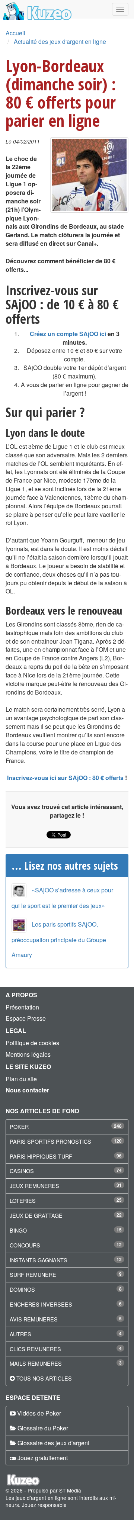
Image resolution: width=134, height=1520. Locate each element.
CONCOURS (25, 1245)
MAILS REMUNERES (36, 1363)
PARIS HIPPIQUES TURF (41, 1156)
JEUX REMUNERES (34, 1185)
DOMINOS (22, 1289)
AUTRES (20, 1334)
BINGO (18, 1230)
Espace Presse (26, 1018)
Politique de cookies (32, 1042)
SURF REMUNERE (33, 1274)
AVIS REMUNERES (34, 1319)
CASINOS (22, 1171)
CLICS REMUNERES (35, 1349)
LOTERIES (23, 1200)
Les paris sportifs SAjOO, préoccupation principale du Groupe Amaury (59, 939)
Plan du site (21, 1079)
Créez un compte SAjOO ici (68, 333)
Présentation (22, 1007)
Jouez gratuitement (42, 1457)
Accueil (15, 33)
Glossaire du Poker (42, 1428)
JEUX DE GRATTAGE (36, 1215)
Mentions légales (28, 1054)
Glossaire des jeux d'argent (53, 1443)
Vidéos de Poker (39, 1413)
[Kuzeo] (36, 9)
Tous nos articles (44, 1378)
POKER (19, 1126)
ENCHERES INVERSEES (41, 1304)
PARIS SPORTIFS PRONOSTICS (50, 1141)
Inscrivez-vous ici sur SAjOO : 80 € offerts (65, 777)
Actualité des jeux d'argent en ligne (60, 41)
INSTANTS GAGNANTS (38, 1260)
